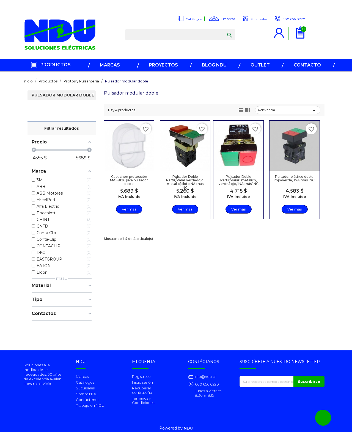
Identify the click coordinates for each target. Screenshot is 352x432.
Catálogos (85, 382)
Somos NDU (87, 394)
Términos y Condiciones (143, 400)
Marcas (82, 376)
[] (224, 29)
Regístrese (141, 376)
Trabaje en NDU (90, 405)
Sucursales (85, 388)
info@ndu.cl (205, 376)
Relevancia (287, 110)
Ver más (129, 209)
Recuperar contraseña (142, 390)
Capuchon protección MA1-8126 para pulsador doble (129, 180)
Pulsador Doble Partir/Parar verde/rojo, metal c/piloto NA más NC (185, 182)
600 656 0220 (207, 384)
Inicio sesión (142, 382)
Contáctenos (87, 399)
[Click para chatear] (323, 418)
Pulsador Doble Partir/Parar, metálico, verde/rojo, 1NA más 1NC (238, 180)
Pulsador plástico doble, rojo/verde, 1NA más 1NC (294, 178)
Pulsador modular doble (63, 95)
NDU (188, 428)
